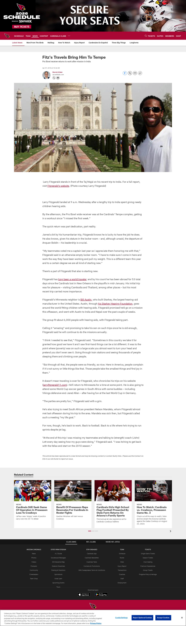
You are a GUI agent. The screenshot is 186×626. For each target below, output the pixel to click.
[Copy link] (140, 73)
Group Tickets (148, 570)
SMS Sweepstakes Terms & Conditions (91, 570)
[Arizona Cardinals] (93, 606)
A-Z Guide (58, 553)
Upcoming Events (58, 583)
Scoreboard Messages (58, 558)
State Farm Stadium (58, 549)
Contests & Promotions (92, 566)
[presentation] (171, 531)
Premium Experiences (147, 566)
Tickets (148, 549)
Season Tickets (148, 558)
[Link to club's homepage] (7, 36)
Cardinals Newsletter (92, 558)
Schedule (122, 553)
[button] (89, 531)
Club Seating (147, 562)
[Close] (182, 618)
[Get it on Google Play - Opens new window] (101, 596)
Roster (122, 558)
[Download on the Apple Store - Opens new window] (84, 595)
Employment (122, 583)
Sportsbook (58, 574)
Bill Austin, (86, 299)
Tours (58, 587)
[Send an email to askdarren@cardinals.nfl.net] (57, 77)
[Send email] (135, 74)
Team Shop (34, 578)
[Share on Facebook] (125, 74)
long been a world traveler (72, 279)
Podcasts (34, 566)
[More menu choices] (69, 36)
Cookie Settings (121, 618)
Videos (34, 562)
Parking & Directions (58, 570)
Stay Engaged (91, 549)
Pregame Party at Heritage (148, 574)
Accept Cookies (163, 618)
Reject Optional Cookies (142, 618)
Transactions (122, 570)
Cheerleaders (33, 574)
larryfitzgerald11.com (55, 384)
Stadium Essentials (58, 566)
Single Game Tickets (148, 553)
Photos (33, 558)
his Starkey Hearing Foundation (115, 303)
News (34, 553)
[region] (93, 618)
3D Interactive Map (58, 562)
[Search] (146, 35)
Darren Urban (57, 72)
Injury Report (122, 566)
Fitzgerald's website (58, 185)
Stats (122, 562)
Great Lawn (58, 578)
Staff (122, 578)
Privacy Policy (95, 623)
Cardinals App (92, 553)
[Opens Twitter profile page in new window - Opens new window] (54, 77)
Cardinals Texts (92, 562)
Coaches (122, 574)
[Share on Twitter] (130, 74)
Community (34, 570)
